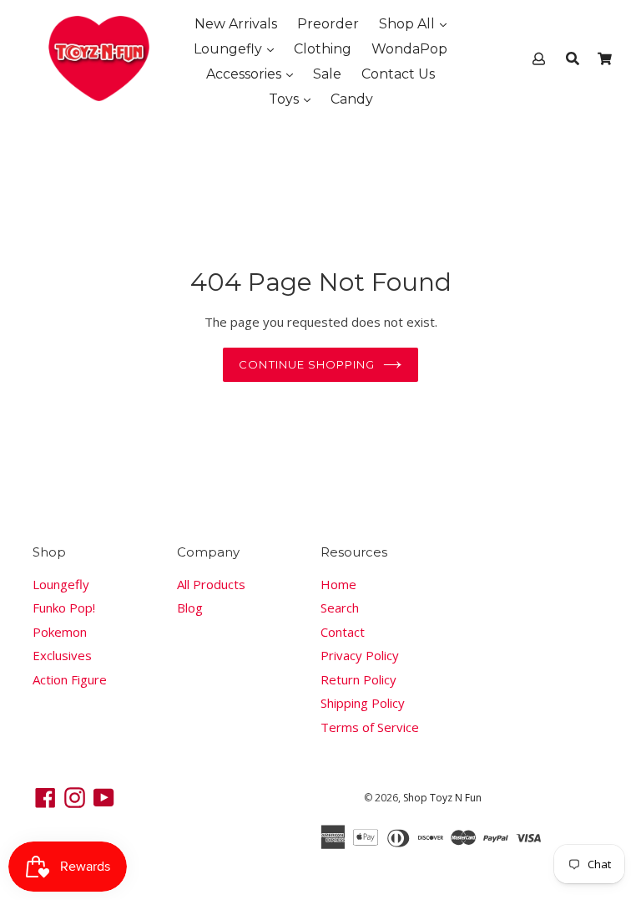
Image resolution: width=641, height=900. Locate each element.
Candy (352, 99)
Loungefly (229, 49)
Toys (285, 99)
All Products (211, 584)
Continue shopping (307, 364)
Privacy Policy (359, 655)
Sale (327, 74)
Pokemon (60, 631)
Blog (190, 607)
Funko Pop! (64, 607)
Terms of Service (369, 727)
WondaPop (409, 49)
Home (338, 584)
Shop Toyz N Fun (442, 798)
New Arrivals (235, 24)
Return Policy (358, 679)
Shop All (408, 24)
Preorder (328, 24)
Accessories (245, 74)
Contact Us (398, 74)
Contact (342, 631)
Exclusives (62, 655)
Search (339, 607)
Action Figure (70, 679)
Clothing (322, 49)
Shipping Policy (362, 702)
